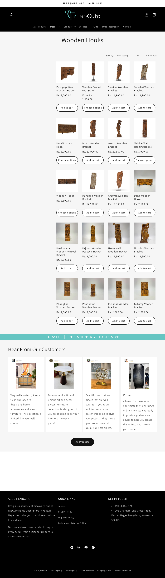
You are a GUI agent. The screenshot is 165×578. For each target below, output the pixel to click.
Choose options (93, 107)
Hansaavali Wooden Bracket (117, 250)
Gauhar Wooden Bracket (117, 145)
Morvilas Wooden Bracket (144, 250)
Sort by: (110, 55)
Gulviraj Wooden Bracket (143, 305)
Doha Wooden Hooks (142, 197)
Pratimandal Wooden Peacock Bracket (66, 252)
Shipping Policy (66, 517)
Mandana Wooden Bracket (92, 197)
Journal (62, 506)
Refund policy (56, 570)
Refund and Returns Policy (72, 523)
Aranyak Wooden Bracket (118, 197)
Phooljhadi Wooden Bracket (65, 305)
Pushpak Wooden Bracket (118, 305)
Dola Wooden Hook (64, 145)
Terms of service (87, 570)
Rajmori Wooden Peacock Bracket (92, 250)
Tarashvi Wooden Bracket (144, 89)
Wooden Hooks (65, 195)
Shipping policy (104, 570)
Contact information (122, 570)
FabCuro (43, 570)
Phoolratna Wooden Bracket (91, 305)
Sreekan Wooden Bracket (118, 89)
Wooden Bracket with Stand (91, 89)
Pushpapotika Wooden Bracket (65, 89)
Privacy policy (72, 570)
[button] (11, 14)
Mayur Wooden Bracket (91, 145)
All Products (82, 441)
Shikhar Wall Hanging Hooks (143, 145)
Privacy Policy (65, 511)
